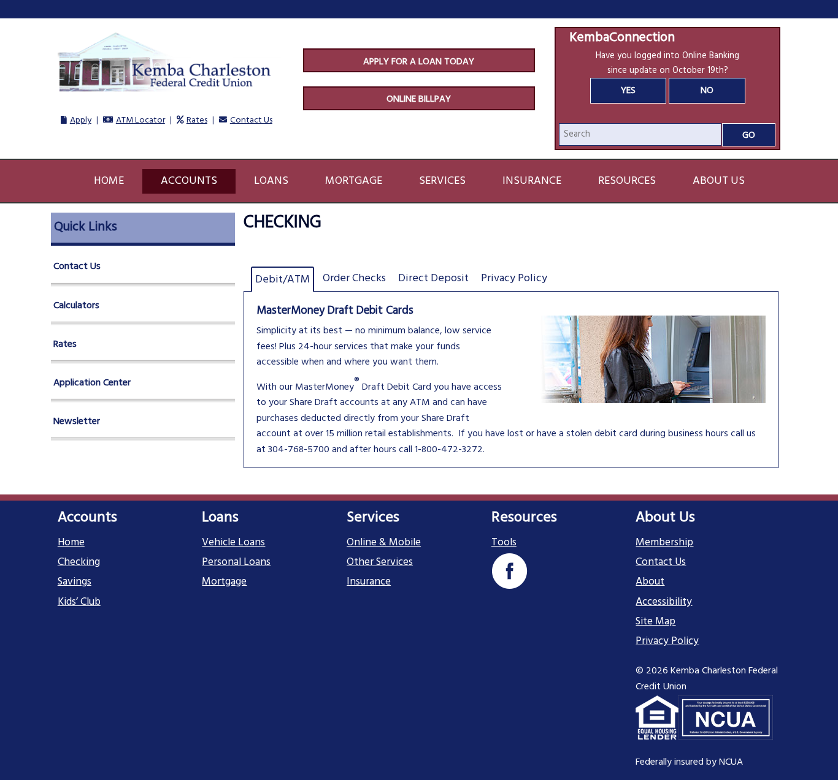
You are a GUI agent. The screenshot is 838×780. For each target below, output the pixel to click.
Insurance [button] (531, 181)
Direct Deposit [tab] (433, 278)
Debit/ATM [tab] (282, 280)
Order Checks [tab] (354, 278)
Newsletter (76, 422)
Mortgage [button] (353, 181)
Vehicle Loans (233, 542)
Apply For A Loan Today (418, 62)
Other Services (380, 562)
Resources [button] (627, 181)
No (707, 90)
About (650, 582)
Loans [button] (271, 181)
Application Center (92, 383)
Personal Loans (236, 562)
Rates (196, 120)
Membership (664, 542)
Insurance (369, 582)
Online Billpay (418, 99)
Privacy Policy (667, 641)
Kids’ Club (79, 602)
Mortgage (224, 582)
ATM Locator (140, 120)
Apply (80, 120)
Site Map (655, 621)
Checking (79, 562)
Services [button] (442, 181)
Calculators (76, 306)
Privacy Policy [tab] (514, 278)
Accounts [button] (189, 181)
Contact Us (251, 120)
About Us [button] (719, 181)
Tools (504, 542)
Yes (628, 90)
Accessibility (664, 602)
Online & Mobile (384, 542)
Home (109, 181)
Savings (74, 582)
